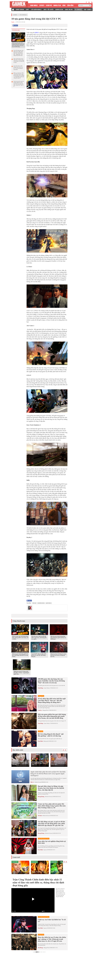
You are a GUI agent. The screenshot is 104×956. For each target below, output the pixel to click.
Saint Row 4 (48, 603)
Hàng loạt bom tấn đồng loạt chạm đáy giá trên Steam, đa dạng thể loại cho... (58, 655)
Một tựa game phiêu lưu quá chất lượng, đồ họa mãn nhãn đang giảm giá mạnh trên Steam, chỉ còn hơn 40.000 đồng (52, 716)
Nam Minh (40, 741)
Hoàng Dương (41, 796)
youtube (89, 2)
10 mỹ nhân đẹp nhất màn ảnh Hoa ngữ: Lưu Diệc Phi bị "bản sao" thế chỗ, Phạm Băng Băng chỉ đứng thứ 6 (52, 700)
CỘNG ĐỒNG (70, 5)
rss (92, 2)
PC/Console (23, 14)
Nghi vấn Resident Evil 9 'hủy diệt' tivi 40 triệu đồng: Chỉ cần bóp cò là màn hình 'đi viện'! (19, 60)
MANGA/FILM (57, 5)
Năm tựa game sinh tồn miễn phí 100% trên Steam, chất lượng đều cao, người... (39, 638)
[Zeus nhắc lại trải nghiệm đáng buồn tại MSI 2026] (24, 846)
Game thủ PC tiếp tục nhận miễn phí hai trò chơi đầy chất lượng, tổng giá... (38, 655)
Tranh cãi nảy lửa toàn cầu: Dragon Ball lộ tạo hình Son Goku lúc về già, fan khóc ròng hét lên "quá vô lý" (19, 84)
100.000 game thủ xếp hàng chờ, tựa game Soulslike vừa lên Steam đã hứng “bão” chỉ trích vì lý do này (51, 681)
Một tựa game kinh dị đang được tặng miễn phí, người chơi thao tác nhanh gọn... (58, 638)
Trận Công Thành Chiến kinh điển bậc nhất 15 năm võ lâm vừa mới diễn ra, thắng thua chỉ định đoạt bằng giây (38, 882)
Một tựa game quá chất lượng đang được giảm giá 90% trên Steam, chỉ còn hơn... (20, 638)
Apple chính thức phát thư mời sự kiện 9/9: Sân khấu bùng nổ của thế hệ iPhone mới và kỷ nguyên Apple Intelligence (48, 773)
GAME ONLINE (69, 9)
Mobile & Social (38, 782)
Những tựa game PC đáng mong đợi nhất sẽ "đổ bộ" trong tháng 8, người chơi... (21, 673)
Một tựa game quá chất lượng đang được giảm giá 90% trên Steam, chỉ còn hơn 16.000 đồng (18, 44)
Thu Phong (40, 947)
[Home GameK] (13, 9)
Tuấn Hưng (40, 688)
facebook (86, 2)
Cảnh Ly (40, 710)
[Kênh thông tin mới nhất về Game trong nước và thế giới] (19, 4)
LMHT (27, 9)
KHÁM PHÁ (49, 5)
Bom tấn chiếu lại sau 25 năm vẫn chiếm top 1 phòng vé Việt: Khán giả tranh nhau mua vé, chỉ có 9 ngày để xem (52, 939)
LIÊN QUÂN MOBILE (36, 9)
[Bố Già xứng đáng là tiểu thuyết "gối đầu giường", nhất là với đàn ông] (24, 739)
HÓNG (63, 5)
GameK (15, 14)
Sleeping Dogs (41, 603)
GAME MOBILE (34, 5)
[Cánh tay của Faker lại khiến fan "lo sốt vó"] (24, 924)
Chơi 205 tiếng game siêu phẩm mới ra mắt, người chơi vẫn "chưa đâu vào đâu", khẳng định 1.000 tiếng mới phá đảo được (18, 53)
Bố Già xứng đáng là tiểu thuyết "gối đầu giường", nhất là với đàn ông (51, 735)
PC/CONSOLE (78, 9)
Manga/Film (45, 710)
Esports (45, 849)
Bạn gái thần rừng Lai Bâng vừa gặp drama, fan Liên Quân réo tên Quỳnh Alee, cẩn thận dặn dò (51, 788)
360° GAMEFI (88, 9)
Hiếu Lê (32, 782)
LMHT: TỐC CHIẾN (48, 9)
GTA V (37, 32)
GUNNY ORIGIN (20, 9)
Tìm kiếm (90, 5)
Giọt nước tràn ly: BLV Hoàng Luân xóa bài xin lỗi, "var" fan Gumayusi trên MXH (18, 67)
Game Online (47, 688)
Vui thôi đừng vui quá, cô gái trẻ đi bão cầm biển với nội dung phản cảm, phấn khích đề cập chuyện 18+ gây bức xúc (51, 823)
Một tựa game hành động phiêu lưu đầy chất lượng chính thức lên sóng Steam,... (20, 655)
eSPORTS (41, 5)
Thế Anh (40, 815)
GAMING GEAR (59, 9)
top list (34, 603)
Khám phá (46, 741)
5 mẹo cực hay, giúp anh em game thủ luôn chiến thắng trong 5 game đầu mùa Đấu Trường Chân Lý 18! (52, 806)
